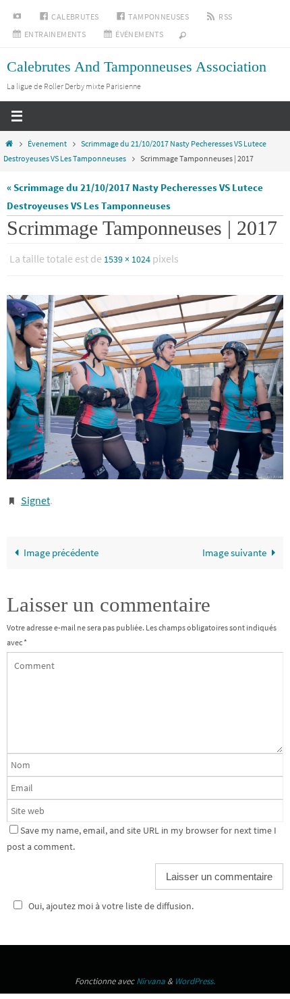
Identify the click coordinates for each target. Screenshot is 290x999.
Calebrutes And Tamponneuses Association (136, 66)
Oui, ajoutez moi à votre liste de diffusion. (111, 900)
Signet (35, 496)
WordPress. (195, 974)
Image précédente (61, 546)
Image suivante (234, 546)
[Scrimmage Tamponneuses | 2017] (145, 384)
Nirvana (150, 974)
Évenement (47, 143)
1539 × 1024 (127, 258)
